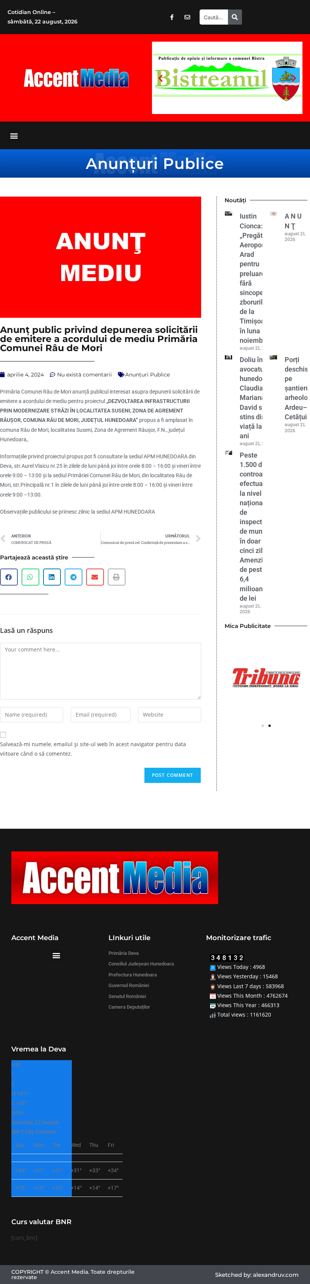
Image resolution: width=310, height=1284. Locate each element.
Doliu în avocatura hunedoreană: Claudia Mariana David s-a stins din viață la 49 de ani (261, 398)
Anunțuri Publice (155, 163)
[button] (160, 78)
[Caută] (235, 17)
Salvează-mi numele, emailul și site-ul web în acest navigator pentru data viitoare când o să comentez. (93, 748)
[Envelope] (187, 17)
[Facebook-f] (171, 17)
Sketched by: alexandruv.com (257, 1274)
